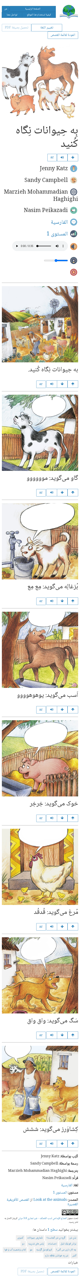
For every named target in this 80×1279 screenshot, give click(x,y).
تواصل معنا (12, 15)
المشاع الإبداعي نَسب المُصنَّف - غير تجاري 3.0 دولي (42, 1218)
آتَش (74, 1256)
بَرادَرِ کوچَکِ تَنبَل (68, 1244)
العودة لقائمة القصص (63, 35)
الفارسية (59, 222)
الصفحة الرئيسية (32, 9)
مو (31, 1250)
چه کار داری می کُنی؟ (66, 1250)
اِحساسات (52, 1244)
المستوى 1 (57, 234)
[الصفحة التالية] (73, 157)
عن (5, 9)
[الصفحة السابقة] (73, 384)
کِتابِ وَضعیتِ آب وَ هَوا (15, 1250)
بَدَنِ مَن (72, 1238)
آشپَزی (20, 1238)
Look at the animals (50, 1200)
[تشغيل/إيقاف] (62, 157)
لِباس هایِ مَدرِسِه (36, 1244)
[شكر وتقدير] (62, 1143)
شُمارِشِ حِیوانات (35, 1238)
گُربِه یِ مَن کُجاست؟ (56, 1238)
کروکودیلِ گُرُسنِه (44, 1250)
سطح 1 (52, 1230)
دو (23, 1244)
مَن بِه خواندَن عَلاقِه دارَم (56, 1256)
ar (52, 157)
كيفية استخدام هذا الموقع (39, 15)
